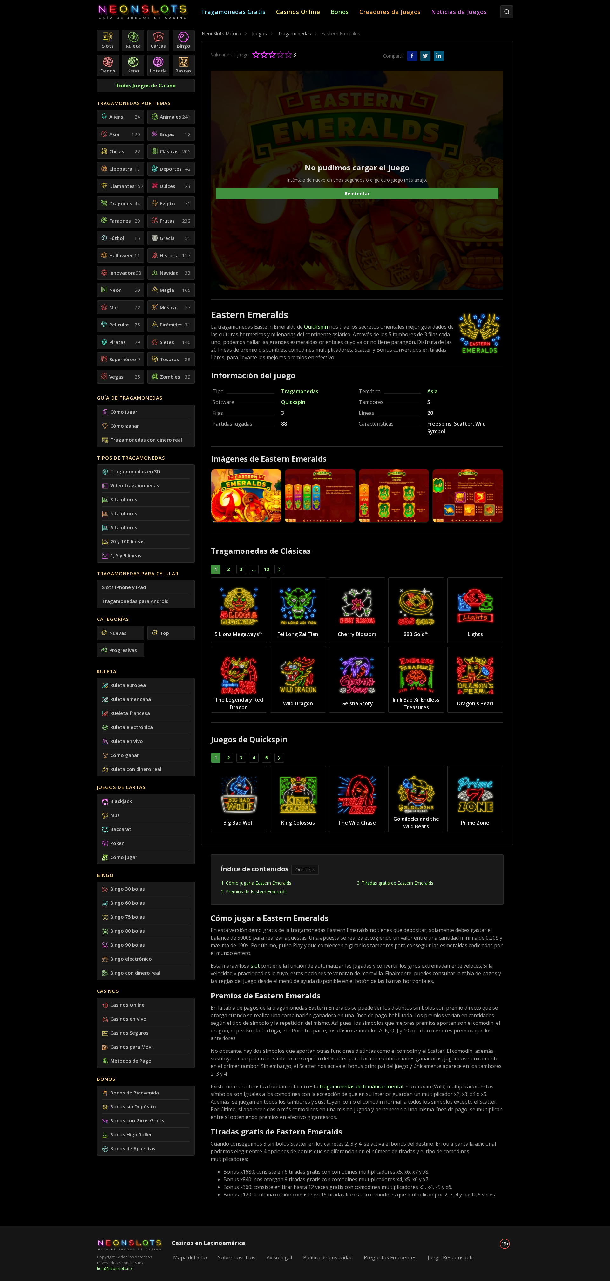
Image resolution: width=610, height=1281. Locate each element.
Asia (432, 391)
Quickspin (293, 402)
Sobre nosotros (236, 1257)
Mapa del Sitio (190, 1257)
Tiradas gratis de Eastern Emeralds (397, 883)
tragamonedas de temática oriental (361, 1086)
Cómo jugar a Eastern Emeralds (258, 883)
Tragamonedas (299, 391)
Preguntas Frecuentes (390, 1257)
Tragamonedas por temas (134, 103)
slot (255, 965)
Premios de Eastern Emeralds (256, 891)
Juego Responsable (451, 1257)
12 (266, 569)
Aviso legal (279, 1257)
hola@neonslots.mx (114, 1268)
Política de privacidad (328, 1257)
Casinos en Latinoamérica (208, 1243)
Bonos (106, 1079)
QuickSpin (316, 326)
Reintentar (357, 193)
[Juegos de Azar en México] (149, 11)
